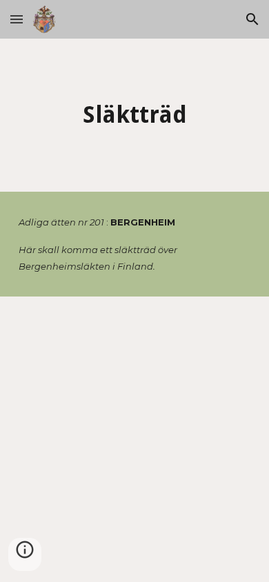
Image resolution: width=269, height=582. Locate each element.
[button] (16, 19)
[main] (134, 115)
